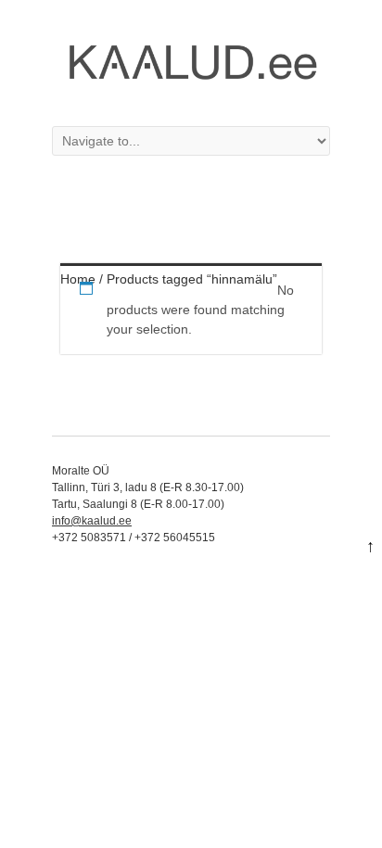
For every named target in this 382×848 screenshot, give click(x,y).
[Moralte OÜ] (191, 87)
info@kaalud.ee (92, 520)
